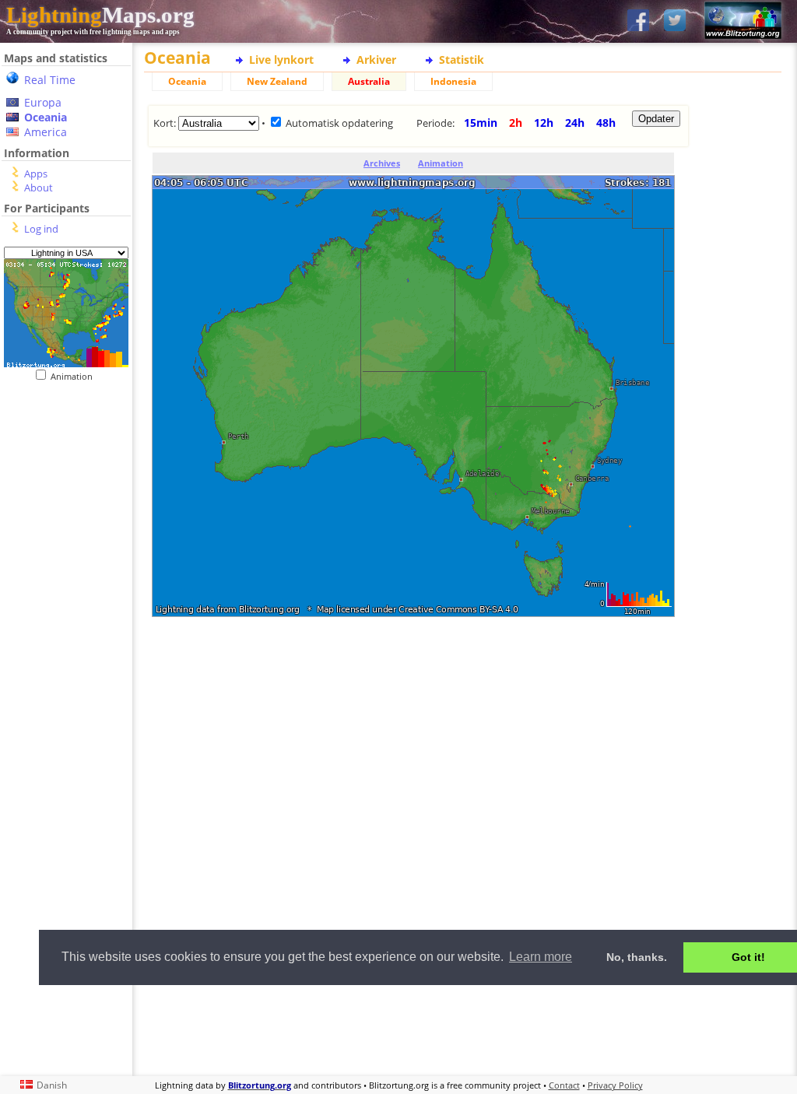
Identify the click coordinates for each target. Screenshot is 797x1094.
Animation (75, 376)
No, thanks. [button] (636, 957)
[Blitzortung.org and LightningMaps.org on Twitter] (675, 21)
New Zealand (277, 81)
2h (515, 122)
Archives (381, 163)
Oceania (45, 117)
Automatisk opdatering (339, 123)
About (38, 188)
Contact (564, 1085)
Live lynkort (281, 59)
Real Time (49, 79)
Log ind (41, 229)
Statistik (461, 59)
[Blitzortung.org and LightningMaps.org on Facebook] (638, 21)
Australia (369, 81)
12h (543, 122)
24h (575, 122)
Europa (42, 102)
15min (480, 122)
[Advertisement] (417, 696)
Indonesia (453, 81)
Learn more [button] (540, 956)
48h (606, 122)
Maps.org (100, 14)
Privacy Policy (615, 1085)
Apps (35, 174)
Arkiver (376, 59)
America (45, 131)
